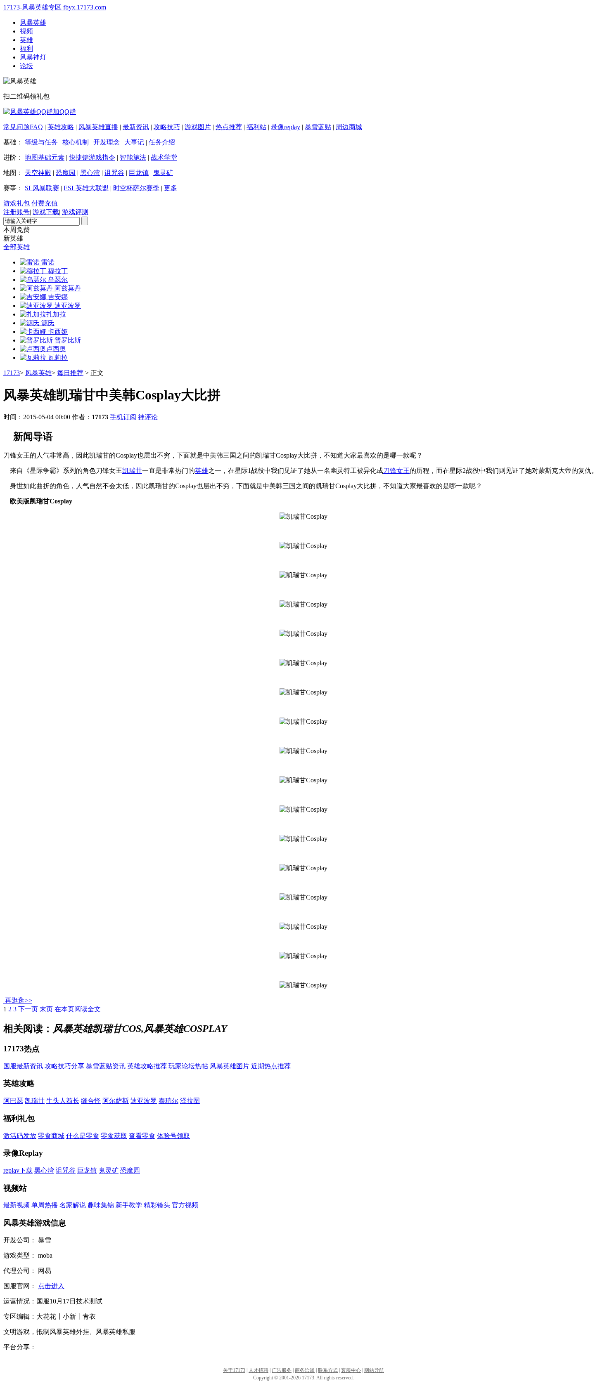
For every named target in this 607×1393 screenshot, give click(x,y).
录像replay (285, 126)
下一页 (28, 1009)
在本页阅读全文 (78, 1009)
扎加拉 (56, 314)
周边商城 (349, 126)
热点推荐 (229, 126)
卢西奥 (56, 348)
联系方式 (328, 1370)
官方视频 (185, 1205)
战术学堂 (164, 157)
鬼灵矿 (163, 172)
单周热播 (44, 1205)
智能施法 (133, 157)
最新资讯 (136, 126)
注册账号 (16, 211)
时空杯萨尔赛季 (136, 187)
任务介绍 (162, 142)
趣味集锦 (101, 1205)
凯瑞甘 (132, 470)
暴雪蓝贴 (318, 126)
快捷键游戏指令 (92, 157)
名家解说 (72, 1205)
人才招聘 (258, 1370)
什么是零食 (82, 1135)
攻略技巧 (167, 126)
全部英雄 (16, 246)
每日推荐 (70, 372)
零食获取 (114, 1135)
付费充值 (44, 203)
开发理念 (106, 142)
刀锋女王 (396, 470)
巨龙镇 (139, 172)
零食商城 (51, 1135)
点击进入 (51, 1285)
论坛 (26, 65)
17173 (11, 372)
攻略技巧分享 (64, 1066)
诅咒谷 (114, 172)
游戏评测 (75, 211)
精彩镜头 (157, 1205)
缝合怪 (91, 1100)
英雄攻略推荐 (147, 1066)
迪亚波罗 (143, 1100)
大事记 (134, 142)
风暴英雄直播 (98, 126)
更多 (170, 187)
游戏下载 (46, 211)
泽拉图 (190, 1100)
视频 (26, 31)
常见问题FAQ (23, 126)
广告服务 (282, 1370)
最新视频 (16, 1205)
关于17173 (234, 1370)
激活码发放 (19, 1135)
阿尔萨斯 (115, 1100)
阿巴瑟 (13, 1100)
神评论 (148, 416)
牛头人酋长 (62, 1100)
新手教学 (129, 1205)
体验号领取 (173, 1135)
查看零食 (142, 1135)
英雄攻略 (60, 126)
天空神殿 (38, 172)
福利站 (256, 126)
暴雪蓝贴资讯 (106, 1066)
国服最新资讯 (23, 1066)
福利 (26, 48)
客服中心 (351, 1370)
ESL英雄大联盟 (86, 187)
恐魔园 (66, 172)
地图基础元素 (44, 157)
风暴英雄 (33, 22)
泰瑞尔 (168, 1100)
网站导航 (374, 1370)
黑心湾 (90, 172)
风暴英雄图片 (229, 1066)
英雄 (26, 39)
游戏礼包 (16, 203)
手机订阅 (123, 416)
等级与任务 (41, 142)
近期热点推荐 (271, 1066)
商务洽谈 (305, 1370)
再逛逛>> (18, 1000)
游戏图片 (198, 126)
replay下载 (18, 1170)
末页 (46, 1009)
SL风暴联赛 (42, 187)
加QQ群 (64, 111)
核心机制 (75, 142)
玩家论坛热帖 (188, 1066)
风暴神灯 (33, 57)
